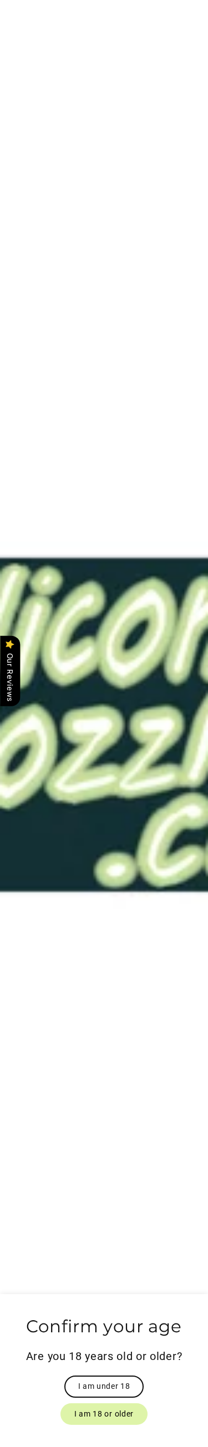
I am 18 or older (104, 1413)
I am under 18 (104, 1386)
